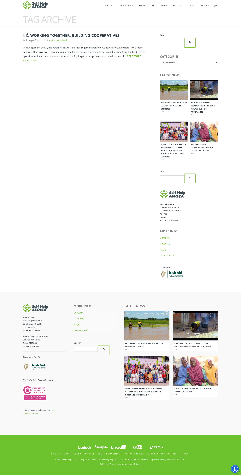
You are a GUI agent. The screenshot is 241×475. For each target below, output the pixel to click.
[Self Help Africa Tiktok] (156, 447)
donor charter (134, 454)
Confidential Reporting (162, 454)
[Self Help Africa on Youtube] (137, 447)
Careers (164, 243)
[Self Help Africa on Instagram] (101, 447)
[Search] (190, 43)
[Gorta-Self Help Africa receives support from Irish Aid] (172, 273)
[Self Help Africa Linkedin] (118, 447)
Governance (166, 255)
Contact (164, 237)
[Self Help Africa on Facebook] (84, 447)
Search (163, 35)
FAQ (162, 249)
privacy (55, 454)
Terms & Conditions (110, 454)
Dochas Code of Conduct (79, 454)
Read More (134, 56)
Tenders (185, 454)
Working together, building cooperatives (74, 35)
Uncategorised (59, 40)
